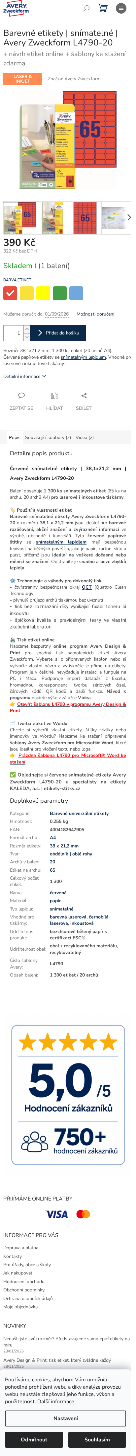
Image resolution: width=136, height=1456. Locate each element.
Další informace (55, 1401)
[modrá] (76, 293)
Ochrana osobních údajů (28, 1298)
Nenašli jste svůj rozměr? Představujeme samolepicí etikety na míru (66, 1342)
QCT (87, 587)
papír (55, 901)
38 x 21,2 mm (64, 846)
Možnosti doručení (95, 314)
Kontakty (12, 1256)
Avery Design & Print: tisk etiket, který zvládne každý (57, 1360)
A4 (53, 838)
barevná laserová (68, 917)
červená (58, 893)
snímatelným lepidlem (83, 357)
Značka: (74, 79)
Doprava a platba (20, 1248)
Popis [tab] (14, 437)
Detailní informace (21, 376)
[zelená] (60, 293)
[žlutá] (27, 293)
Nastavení (65, 1418)
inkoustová (82, 923)
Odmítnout (34, 1439)
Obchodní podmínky (24, 1290)
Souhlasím (97, 1439)
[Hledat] (86, 8)
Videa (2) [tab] (85, 437)
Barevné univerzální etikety (79, 813)
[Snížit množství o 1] (26, 337)
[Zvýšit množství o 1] (26, 329)
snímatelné (62, 909)
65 (52, 870)
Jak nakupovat (17, 1273)
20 (52, 862)
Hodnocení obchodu (24, 1281)
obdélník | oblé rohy (71, 854)
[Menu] (121, 8)
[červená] (10, 293)
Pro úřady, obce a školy (27, 1265)
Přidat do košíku (62, 333)
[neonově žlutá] (43, 293)
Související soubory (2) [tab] (48, 437)
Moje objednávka (20, 1307)
